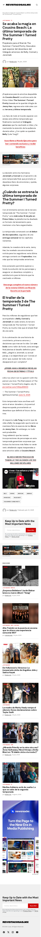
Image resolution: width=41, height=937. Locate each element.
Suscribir (30, 530)
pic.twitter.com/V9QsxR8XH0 (15, 387)
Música (13, 587)
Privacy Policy (27, 911)
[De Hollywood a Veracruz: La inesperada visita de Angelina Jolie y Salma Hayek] (20, 653)
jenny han (20, 493)
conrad (12, 493)
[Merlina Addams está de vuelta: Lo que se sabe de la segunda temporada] (20, 772)
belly (5, 493)
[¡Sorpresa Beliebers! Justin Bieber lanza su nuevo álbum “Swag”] (20, 576)
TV (11, 20)
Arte (12, 625)
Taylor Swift (17, 497)
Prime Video (7, 497)
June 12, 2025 (24, 395)
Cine (12, 744)
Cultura (16, 625)
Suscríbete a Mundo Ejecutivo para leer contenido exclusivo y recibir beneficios (20, 143)
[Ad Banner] (20, 159)
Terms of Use (15, 536)
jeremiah (29, 493)
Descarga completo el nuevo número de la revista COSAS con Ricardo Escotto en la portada (20, 287)
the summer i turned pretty (12, 501)
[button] (4, 5)
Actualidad (6, 20)
